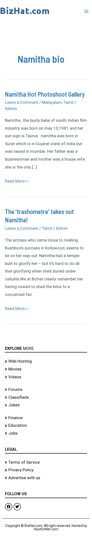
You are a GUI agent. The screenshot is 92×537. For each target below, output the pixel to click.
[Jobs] (46, 433)
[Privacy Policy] (46, 470)
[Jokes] (46, 405)
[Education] (46, 426)
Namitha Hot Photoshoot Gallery (45, 94)
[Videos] (46, 377)
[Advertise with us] (46, 478)
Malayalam (52, 102)
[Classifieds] (46, 397)
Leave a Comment (21, 102)
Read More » (16, 180)
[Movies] (46, 369)
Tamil (69, 102)
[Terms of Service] (46, 462)
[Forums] (46, 390)
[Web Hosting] (46, 361)
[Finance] (46, 418)
